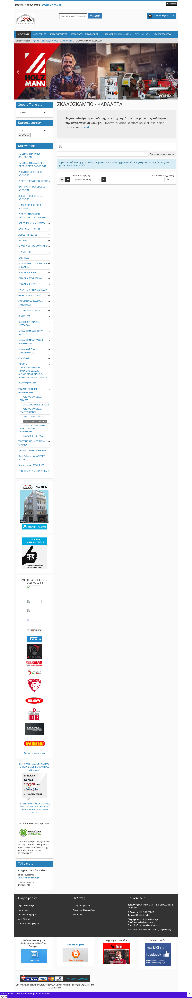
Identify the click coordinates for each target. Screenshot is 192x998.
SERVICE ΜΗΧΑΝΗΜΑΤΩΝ (118, 34)
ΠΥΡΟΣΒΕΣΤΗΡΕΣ (27, 383)
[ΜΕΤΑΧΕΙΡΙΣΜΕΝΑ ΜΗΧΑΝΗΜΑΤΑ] (34, 553)
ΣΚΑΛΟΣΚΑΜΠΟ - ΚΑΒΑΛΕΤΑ (35, 421)
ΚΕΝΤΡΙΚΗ (23, 34)
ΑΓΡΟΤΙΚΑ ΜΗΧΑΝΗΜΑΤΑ (31, 223)
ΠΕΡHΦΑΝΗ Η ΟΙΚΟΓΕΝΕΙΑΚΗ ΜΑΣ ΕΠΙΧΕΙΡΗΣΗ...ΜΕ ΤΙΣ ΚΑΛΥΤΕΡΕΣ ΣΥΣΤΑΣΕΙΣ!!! (34, 767)
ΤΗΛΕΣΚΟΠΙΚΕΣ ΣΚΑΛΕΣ (33, 417)
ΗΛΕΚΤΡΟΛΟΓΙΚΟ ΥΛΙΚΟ (30, 295)
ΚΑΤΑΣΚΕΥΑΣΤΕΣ (58, 34)
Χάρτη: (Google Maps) (161, 929)
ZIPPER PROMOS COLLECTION (34, 181)
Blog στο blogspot (75, 945)
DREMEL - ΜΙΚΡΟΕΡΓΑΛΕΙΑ (32, 450)
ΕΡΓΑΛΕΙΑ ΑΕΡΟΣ (27, 272)
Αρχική (36, 41)
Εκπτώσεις (78, 914)
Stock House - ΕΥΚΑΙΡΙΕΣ (31, 465)
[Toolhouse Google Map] (34, 526)
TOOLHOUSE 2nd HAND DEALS (33, 471)
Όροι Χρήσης (24, 919)
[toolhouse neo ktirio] (34, 503)
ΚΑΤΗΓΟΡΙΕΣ (39, 34)
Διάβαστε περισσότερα (34, 753)
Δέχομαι (3, 996)
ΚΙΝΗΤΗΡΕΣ (24, 316)
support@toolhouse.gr (150, 925)
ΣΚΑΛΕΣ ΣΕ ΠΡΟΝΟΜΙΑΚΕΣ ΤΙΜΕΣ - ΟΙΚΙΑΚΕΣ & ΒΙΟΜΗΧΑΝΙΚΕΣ (33, 429)
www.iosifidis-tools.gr (28, 878)
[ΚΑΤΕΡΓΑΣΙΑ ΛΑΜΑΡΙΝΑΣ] (96, 79)
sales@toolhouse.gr (147, 922)
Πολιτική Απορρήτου (27, 914)
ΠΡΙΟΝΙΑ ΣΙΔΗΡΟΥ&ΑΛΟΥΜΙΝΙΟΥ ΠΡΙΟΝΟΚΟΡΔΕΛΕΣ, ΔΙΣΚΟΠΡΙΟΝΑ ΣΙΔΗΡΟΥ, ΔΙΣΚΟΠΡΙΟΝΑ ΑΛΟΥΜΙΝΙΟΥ (32, 371)
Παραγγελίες (24, 910)
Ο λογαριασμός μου (81, 905)
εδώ (87, 127)
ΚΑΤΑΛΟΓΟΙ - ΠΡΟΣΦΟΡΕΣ (84, 34)
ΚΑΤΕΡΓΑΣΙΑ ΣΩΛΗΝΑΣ (30, 310)
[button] (171, 4)
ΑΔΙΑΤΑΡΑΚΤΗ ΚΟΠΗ (29, 229)
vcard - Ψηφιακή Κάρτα (28, 923)
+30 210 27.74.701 (50, 4)
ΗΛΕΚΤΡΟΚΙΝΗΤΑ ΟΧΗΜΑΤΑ (32, 290)
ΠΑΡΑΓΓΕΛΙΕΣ (161, 34)
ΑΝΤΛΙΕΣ (22, 240)
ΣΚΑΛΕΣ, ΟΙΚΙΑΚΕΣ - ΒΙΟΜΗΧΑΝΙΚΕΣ (58, 41)
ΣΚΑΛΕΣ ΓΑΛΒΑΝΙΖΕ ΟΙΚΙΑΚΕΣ (36, 405)
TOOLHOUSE (141, 34)
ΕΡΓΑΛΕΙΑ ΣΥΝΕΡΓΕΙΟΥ (30, 278)
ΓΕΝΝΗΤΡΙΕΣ (25, 252)
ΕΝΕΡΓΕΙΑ (23, 257)
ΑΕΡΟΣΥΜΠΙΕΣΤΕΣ (27, 234)
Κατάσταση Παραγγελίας (84, 910)
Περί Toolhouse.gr (26, 905)
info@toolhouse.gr (150, 919)
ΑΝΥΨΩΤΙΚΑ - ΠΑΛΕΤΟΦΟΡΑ (32, 246)
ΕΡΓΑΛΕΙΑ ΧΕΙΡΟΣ (27, 284)
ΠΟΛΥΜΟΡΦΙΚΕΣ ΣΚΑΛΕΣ (34, 436)
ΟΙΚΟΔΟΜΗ (24, 358)
